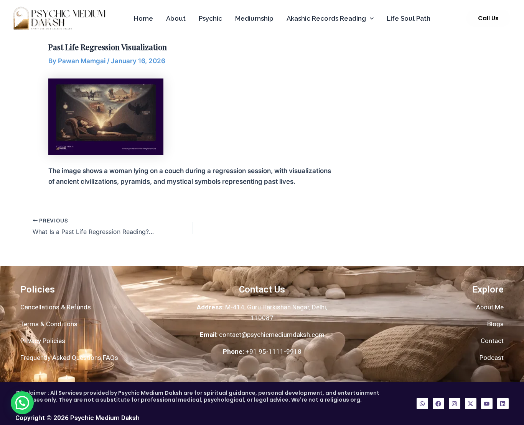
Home (143, 18)
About (176, 18)
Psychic (210, 18)
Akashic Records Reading (326, 18)
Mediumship (254, 18)
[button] (370, 18)
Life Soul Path (408, 18)
